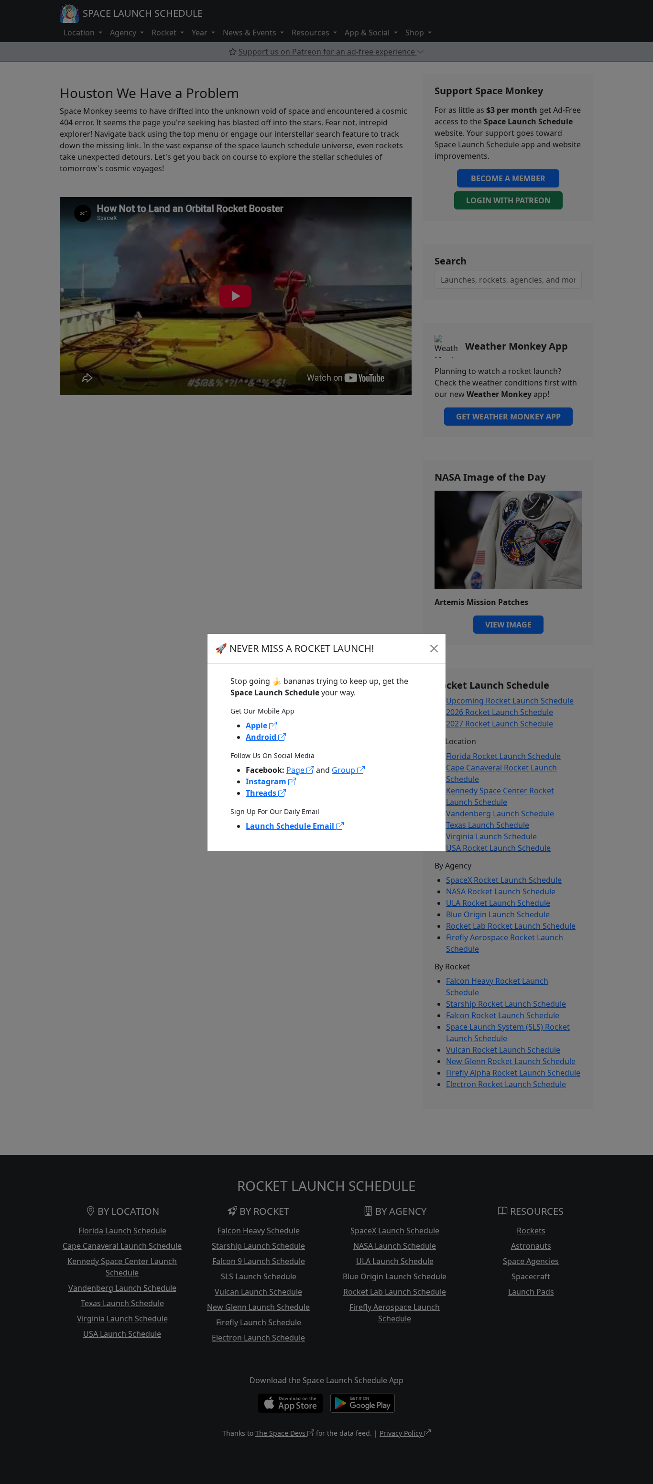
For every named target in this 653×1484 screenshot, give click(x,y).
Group (344, 770)
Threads (262, 793)
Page (296, 770)
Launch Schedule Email (291, 826)
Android (262, 737)
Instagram (267, 781)
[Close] (434, 648)
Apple (257, 725)
